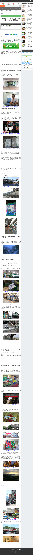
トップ (1, 7)
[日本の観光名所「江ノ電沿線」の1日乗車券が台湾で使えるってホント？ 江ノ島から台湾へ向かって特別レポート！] (15, 34)
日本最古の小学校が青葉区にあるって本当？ (27, 52)
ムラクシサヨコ (19, 36)
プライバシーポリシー (19, 551)
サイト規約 (15, 551)
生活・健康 (4, 7)
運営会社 (12, 551)
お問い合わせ (16, 552)
